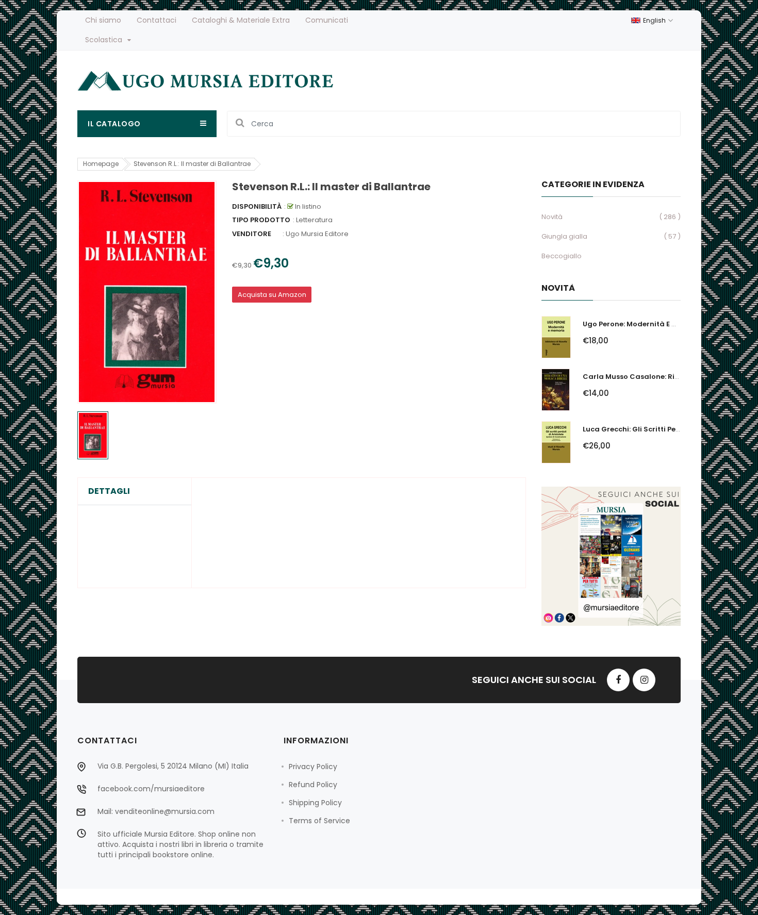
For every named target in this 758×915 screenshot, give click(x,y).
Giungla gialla (564, 236)
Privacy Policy (313, 766)
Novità (552, 217)
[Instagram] (644, 680)
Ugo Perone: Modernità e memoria (643, 324)
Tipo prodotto (261, 220)
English (655, 20)
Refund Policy (313, 784)
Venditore (251, 234)
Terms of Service (319, 821)
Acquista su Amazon (272, 295)
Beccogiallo (561, 256)
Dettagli (109, 491)
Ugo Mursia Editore (317, 234)
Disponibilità (257, 206)
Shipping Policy (315, 802)
